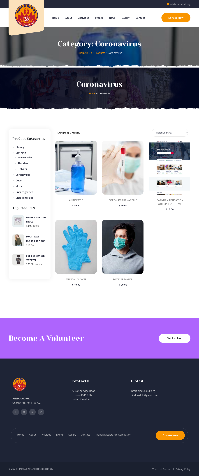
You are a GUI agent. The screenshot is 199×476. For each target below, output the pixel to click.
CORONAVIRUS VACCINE (123, 200)
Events (99, 17)
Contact (140, 17)
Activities (83, 17)
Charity (20, 147)
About (68, 17)
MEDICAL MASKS (122, 279)
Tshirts (22, 169)
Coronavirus (23, 174)
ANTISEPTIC (76, 200)
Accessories (25, 157)
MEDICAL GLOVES (76, 279)
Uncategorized (24, 197)
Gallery (126, 17)
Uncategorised (24, 192)
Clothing (21, 153)
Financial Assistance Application (113, 434)
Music (19, 186)
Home (55, 17)
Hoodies (23, 163)
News (112, 17)
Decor (19, 180)
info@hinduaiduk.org (180, 4)
